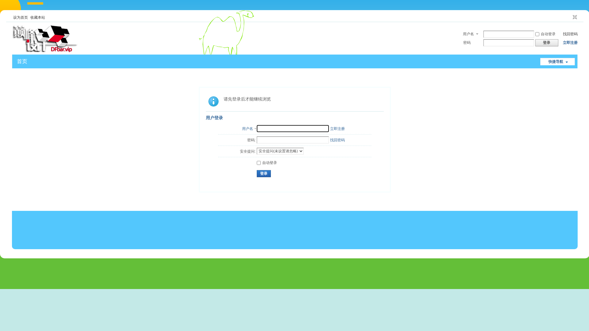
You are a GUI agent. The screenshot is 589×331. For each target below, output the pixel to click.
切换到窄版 (574, 17)
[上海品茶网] (45, 51)
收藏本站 (37, 17)
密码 (467, 42)
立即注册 (570, 42)
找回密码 (570, 34)
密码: (251, 140)
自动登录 (548, 34)
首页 (22, 61)
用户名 (468, 34)
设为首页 (20, 17)
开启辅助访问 (569, 17)
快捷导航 (556, 61)
